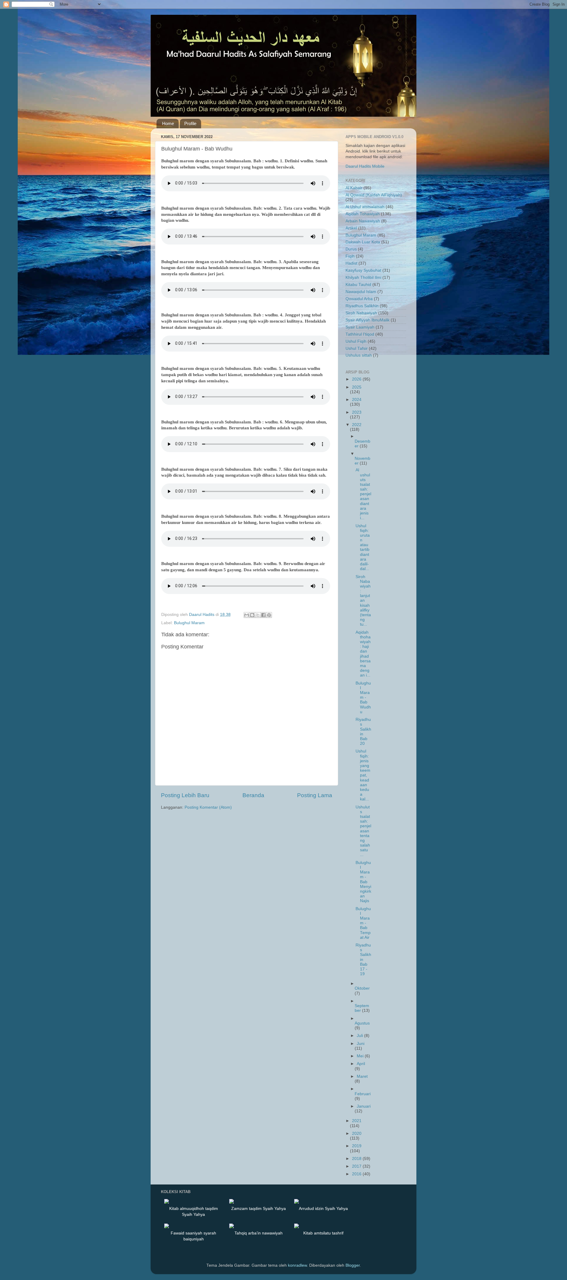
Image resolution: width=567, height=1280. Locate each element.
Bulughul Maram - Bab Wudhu (363, 697)
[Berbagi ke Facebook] (263, 615)
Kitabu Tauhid (358, 284)
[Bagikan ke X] (258, 615)
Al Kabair (354, 188)
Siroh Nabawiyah (361, 313)
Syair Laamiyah (360, 327)
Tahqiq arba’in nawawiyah (258, 1233)
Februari (363, 1094)
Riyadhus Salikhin (362, 306)
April (361, 1063)
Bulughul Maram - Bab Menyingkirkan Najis (363, 881)
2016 (357, 1174)
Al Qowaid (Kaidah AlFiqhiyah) (374, 195)
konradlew (297, 1265)
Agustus (362, 1023)
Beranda (253, 795)
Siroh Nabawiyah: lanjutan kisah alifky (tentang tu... (363, 601)
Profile (190, 123)
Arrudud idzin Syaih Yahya (323, 1208)
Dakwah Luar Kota (363, 242)
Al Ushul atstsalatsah (365, 207)
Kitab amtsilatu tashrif (323, 1233)
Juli (360, 1035)
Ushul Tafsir (357, 348)
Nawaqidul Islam (361, 291)
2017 (357, 1166)
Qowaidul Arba (359, 299)
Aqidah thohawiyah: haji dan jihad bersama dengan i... (363, 654)
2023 (356, 412)
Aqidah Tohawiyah (363, 214)
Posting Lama (314, 795)
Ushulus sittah (359, 355)
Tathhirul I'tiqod (360, 334)
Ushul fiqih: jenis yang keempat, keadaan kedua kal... (363, 775)
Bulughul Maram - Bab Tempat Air (363, 923)
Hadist (351, 263)
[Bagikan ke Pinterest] (269, 615)
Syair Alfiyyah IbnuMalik (368, 320)
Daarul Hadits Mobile (365, 166)
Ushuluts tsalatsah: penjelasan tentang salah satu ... (363, 831)
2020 (356, 1133)
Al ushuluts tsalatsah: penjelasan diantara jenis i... (363, 494)
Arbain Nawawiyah (363, 221)
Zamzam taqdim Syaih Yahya (258, 1208)
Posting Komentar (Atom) (208, 807)
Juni (360, 1043)
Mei (361, 1056)
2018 (357, 1158)
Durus (351, 249)
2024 (356, 399)
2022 (356, 425)
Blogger (353, 1265)
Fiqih (350, 256)
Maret (362, 1076)
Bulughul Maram (189, 623)
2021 (356, 1121)
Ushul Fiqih (356, 341)
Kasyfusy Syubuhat (363, 270)
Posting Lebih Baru (185, 795)
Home (168, 123)
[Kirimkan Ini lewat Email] (247, 615)
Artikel (351, 228)
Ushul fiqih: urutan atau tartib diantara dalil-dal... (363, 547)
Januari (364, 1106)
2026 (357, 379)
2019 (356, 1146)
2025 (356, 387)
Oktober (362, 988)
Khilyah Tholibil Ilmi (363, 277)
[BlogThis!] (252, 615)
